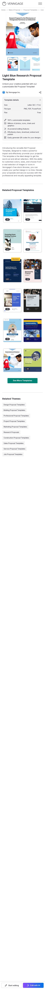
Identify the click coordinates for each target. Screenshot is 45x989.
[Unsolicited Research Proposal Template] (33, 330)
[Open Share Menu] (40, 92)
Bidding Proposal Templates (14, 410)
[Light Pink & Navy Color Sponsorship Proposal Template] (33, 270)
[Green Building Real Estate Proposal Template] (12, 240)
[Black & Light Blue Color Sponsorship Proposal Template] (33, 300)
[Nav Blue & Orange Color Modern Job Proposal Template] (33, 210)
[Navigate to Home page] (12, 4)
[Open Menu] (40, 3)
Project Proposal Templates (14, 421)
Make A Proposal (14, 10)
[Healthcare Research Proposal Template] (33, 240)
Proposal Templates (30, 10)
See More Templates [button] (22, 380)
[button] (11, 985)
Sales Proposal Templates (14, 443)
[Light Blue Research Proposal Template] (12, 360)
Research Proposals (11, 432)
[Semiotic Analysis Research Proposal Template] (12, 330)
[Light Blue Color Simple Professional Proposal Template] (12, 210)
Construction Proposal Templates (16, 438)
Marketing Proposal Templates (15, 427)
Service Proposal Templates (14, 449)
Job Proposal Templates (13, 454)
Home (3, 10)
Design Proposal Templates (14, 405)
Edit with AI (35, 985)
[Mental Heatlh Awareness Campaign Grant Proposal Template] (33, 360)
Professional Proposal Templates (16, 416)
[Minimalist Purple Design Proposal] (12, 300)
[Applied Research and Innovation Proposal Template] (12, 270)
